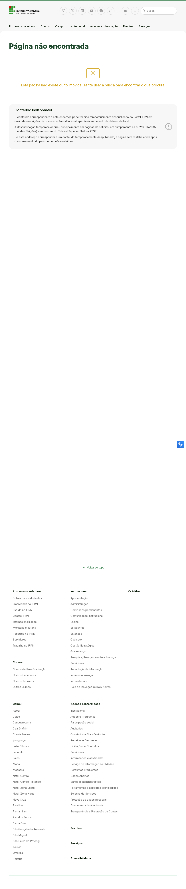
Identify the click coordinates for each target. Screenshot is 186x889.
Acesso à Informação (104, 26)
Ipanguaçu (19, 740)
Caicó (16, 716)
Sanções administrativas (85, 781)
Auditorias (76, 728)
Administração (79, 604)
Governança (78, 651)
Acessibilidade (80, 858)
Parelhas (18, 805)
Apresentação (79, 598)
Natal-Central (21, 776)
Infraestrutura (78, 681)
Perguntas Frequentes (84, 770)
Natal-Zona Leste (24, 787)
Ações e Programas (82, 716)
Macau (17, 764)
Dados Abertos (79, 776)
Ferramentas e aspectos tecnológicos (94, 787)
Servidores (19, 639)
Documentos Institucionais (87, 805)
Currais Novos (21, 734)
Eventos (128, 26)
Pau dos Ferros (22, 817)
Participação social (82, 722)
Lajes (16, 758)
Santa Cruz (19, 823)
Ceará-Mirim (20, 728)
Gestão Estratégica (82, 645)
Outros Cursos (22, 687)
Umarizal (18, 853)
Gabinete (76, 639)
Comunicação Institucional (86, 616)
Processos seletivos (22, 26)
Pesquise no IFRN (24, 633)
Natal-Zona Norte (24, 793)
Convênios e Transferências (88, 734)
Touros (17, 847)
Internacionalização (25, 622)
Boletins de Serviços (83, 793)
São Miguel (20, 835)
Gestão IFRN (21, 616)
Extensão (76, 633)
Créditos (134, 591)
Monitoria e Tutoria (24, 627)
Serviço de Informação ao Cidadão (92, 764)
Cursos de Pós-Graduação (29, 669)
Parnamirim (20, 811)
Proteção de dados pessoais (88, 799)
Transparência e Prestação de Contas (94, 811)
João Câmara (21, 746)
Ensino (74, 622)
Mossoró (18, 770)
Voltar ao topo (95, 567)
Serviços (144, 26)
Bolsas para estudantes (27, 598)
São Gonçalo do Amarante (29, 829)
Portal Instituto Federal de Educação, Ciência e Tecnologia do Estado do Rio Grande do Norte (25, 10)
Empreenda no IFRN (25, 604)
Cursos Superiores (24, 675)
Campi (59, 26)
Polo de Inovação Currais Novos (90, 687)
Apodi (16, 710)
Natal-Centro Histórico (27, 781)
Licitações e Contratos (84, 746)
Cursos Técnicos (23, 681)
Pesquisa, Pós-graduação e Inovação (93, 657)
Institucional (77, 26)
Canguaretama (22, 722)
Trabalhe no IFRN (23, 645)
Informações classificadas (87, 758)
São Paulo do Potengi (26, 841)
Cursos (45, 26)
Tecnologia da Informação (86, 669)
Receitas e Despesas (83, 740)
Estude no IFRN (22, 610)
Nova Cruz (19, 799)
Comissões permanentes (86, 610)
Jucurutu (18, 752)
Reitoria (17, 859)
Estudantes (77, 627)
